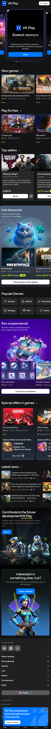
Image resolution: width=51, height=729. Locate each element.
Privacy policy (6, 704)
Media (4, 675)
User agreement (6, 700)
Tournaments (7, 680)
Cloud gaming (7, 661)
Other (4, 685)
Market (4, 666)
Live (3, 671)
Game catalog (7, 656)
